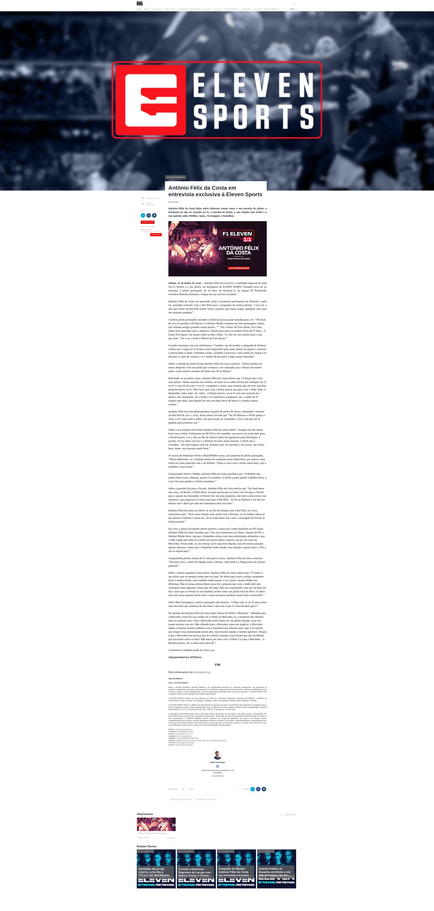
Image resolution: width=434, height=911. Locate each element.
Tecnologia (156, 9)
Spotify (223, 740)
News (139, 9)
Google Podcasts (202, 740)
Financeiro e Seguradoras (189, 9)
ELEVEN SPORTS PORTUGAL (188, 738)
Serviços (207, 9)
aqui (212, 650)
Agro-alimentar (271, 9)
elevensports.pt (202, 672)
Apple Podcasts (182, 740)
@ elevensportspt (185, 736)
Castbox (192, 740)
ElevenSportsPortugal (185, 731)
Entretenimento (231, 9)
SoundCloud (215, 740)
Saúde (146, 9)
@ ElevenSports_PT (183, 734)
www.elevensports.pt (184, 729)
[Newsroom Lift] (140, 5)
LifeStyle (218, 9)
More (292, 9)
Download (171, 838)
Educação (257, 9)
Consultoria (169, 9)
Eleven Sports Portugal (185, 743)
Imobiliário (246, 9)
